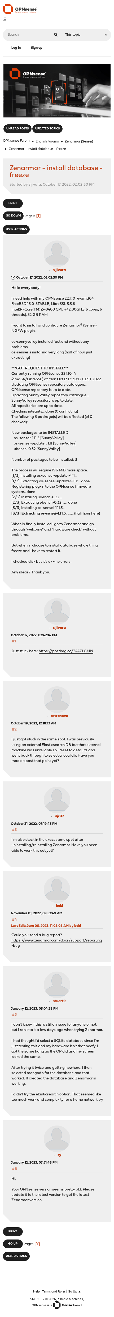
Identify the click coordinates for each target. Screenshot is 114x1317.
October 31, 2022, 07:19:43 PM (34, 824)
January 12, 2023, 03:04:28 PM (34, 1008)
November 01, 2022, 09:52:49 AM (36, 913)
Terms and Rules (53, 1291)
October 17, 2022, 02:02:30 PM (39, 277)
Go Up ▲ (74, 1291)
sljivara (59, 270)
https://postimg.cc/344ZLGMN (66, 651)
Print (12, 203)
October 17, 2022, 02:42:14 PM (34, 635)
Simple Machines (70, 1299)
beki (59, 906)
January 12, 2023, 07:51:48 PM (34, 1162)
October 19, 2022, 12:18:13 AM (33, 723)
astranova (59, 716)
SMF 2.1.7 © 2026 (43, 1299)
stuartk (59, 1001)
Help (36, 1291)
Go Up (12, 1243)
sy (59, 1155)
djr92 (59, 816)
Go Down (13, 215)
